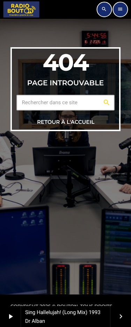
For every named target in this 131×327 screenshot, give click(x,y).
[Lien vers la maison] (21, 9)
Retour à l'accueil (65, 122)
